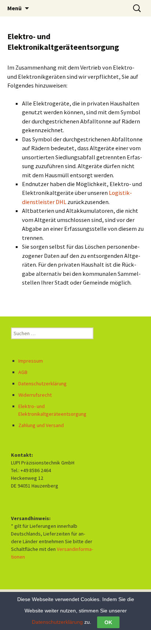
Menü (14, 8)
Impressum (30, 360)
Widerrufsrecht (35, 395)
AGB (22, 372)
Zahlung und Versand (41, 425)
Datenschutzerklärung (42, 383)
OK (108, 622)
